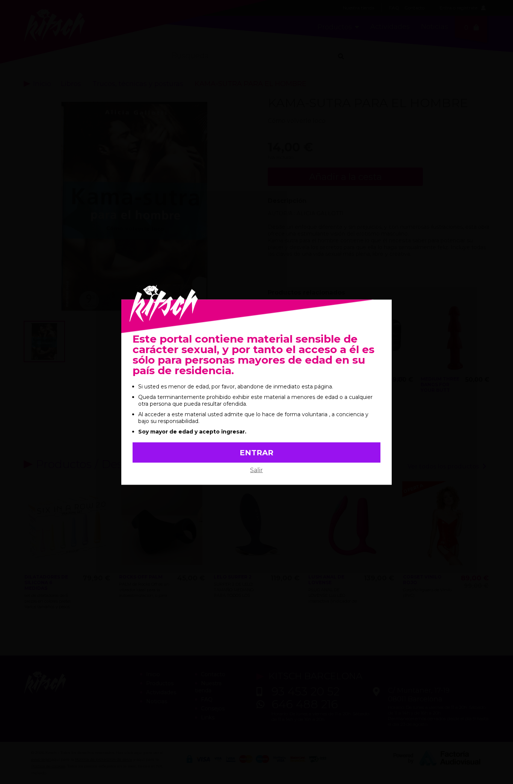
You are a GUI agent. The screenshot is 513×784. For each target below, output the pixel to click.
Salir (256, 469)
